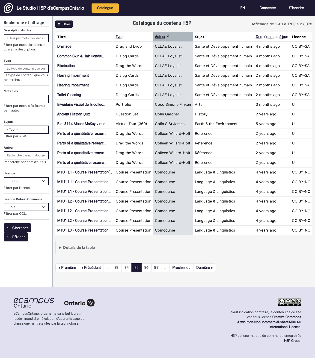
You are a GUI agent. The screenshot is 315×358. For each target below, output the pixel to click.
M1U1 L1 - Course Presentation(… (84, 172)
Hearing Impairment (73, 75)
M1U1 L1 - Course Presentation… (84, 182)
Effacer (18, 237)
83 (117, 267)
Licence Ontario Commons (23, 199)
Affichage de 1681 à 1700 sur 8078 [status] (282, 24)
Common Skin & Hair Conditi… (80, 56)
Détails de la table (79, 247)
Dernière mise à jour (272, 37)
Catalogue (105, 8)
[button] (64, 24)
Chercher (20, 228)
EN (242, 8)
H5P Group (292, 341)
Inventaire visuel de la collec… (81, 104)
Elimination (66, 66)
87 (156, 267)
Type (120, 37)
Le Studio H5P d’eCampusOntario (50, 8)
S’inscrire (296, 8)
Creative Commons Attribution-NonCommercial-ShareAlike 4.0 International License (269, 322)
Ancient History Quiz (73, 114)
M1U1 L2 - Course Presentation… (84, 201)
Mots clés (11, 91)
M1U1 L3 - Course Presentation (82, 230)
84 (127, 267)
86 (146, 267)
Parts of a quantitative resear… (81, 133)
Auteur (162, 37)
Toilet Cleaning (69, 95)
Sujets (8, 121)
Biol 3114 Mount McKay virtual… (83, 124)
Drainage (64, 46)
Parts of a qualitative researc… (81, 143)
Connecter (268, 8)
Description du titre (17, 30)
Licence (9, 173)
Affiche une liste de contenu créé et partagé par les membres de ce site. (121, 249)
